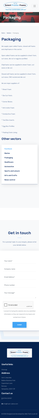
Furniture (8, 149)
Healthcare (8, 162)
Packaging (8, 158)
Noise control (9, 180)
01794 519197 (7, 398)
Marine (7, 153)
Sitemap (4, 370)
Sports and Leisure (12, 171)
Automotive (9, 167)
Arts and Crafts (10, 175)
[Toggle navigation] (34, 6)
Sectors (9, 33)
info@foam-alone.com (10, 404)
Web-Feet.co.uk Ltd (31, 414)
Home (3, 33)
